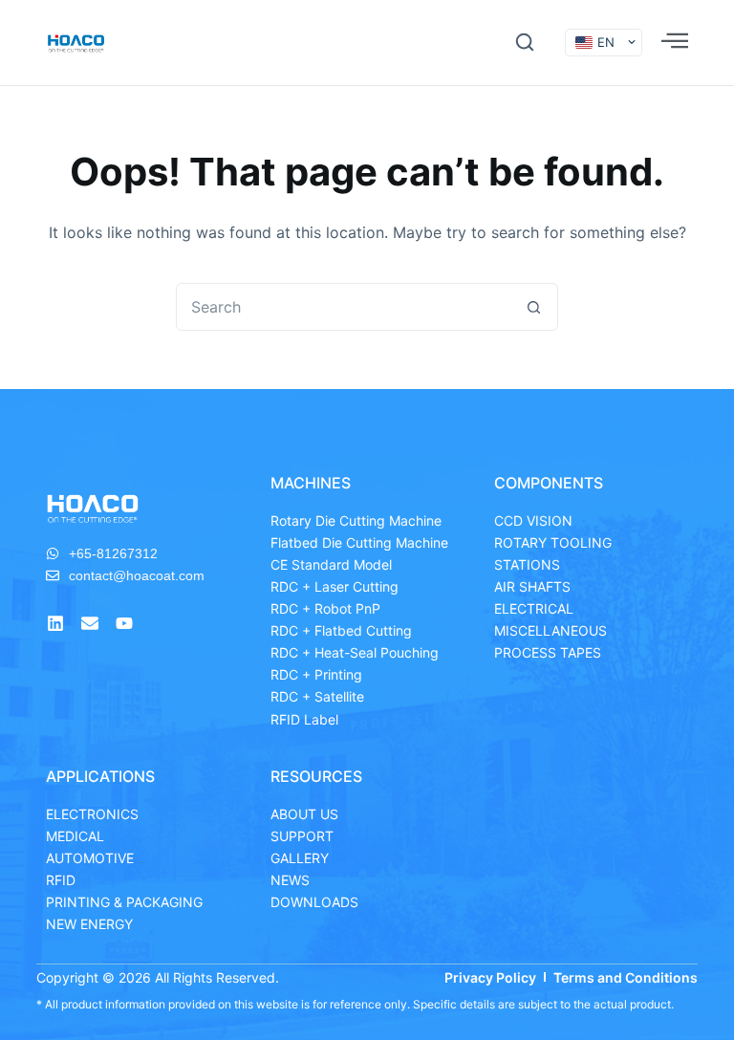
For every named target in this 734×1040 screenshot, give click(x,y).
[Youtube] (124, 623)
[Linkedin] (55, 623)
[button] (524, 42)
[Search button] (533, 307)
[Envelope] (90, 623)
